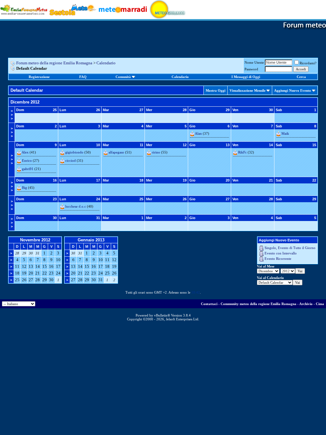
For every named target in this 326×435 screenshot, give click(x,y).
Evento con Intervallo (281, 253)
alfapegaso (116, 152)
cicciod (70, 160)
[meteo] (168, 9)
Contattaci (209, 304)
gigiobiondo (74, 152)
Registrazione (39, 77)
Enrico (27, 160)
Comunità (123, 77)
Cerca (301, 77)
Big (24, 187)
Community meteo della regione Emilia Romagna (258, 304)
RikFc (242, 152)
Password (251, 69)
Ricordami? (308, 63)
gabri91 (27, 169)
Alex (25, 152)
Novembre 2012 (35, 240)
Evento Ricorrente (278, 258)
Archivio (306, 304)
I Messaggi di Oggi (245, 77)
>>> (12, 114)
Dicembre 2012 (25, 102)
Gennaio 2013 (91, 240)
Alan (198, 133)
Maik (285, 133)
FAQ (83, 77)
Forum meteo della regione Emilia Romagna (54, 63)
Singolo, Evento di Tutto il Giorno (290, 248)
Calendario (106, 63)
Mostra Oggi (215, 90)
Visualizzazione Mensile (248, 90)
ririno (156, 152)
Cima (320, 304)
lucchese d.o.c (75, 206)
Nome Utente (254, 62)
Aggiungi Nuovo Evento (292, 90)
